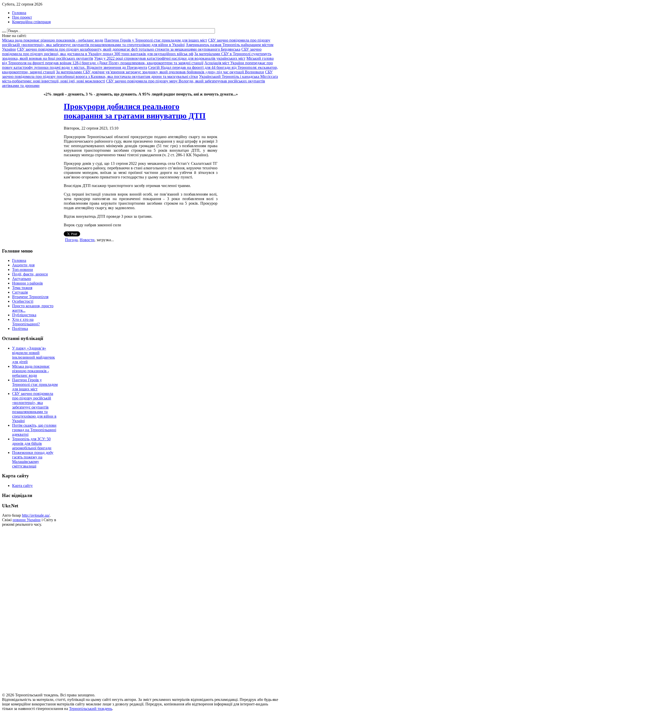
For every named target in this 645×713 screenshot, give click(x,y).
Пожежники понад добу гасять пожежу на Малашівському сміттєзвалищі (32, 459)
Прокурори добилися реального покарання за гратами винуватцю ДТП (135, 111)
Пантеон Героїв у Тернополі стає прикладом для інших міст (35, 384)
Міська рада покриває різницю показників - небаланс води (31, 371)
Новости (87, 240)
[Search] (4, 32)
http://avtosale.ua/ (36, 515)
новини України (27, 520)
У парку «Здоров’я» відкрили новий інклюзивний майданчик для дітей (33, 355)
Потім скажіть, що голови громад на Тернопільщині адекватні (34, 430)
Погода (71, 240)
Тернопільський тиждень (90, 708)
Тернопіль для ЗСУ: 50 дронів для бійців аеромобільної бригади (31, 443)
